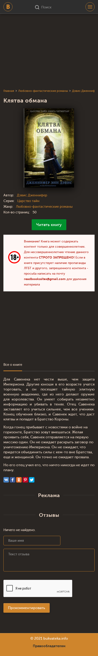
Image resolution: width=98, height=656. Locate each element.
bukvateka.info (55, 638)
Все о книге (12, 365)
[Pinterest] (25, 480)
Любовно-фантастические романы (44, 207)
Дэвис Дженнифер (32, 195)
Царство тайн (28, 201)
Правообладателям (49, 646)
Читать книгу (49, 224)
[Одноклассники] (19, 480)
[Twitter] (31, 480)
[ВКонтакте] (6, 480)
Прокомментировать (26, 608)
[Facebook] (12, 480)
